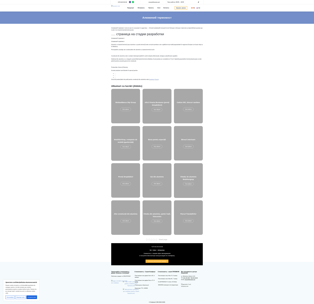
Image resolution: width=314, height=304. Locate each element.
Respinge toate (20, 297)
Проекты (151, 7)
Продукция (130, 7)
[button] (203, 8)
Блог (158, 7)
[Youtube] (195, 2)
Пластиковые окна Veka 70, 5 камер (167, 275)
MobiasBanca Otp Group (125, 102)
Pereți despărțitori (125, 177)
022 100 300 (186, 278)
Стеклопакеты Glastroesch (142, 285)
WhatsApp (161, 250)
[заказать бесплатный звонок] (157, 261)
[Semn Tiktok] (198, 2)
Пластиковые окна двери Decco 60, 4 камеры (145, 276)
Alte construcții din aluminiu (125, 214)
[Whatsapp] (133, 2)
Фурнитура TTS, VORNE (141, 288)
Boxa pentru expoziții (157, 139)
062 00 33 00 (194, 278)
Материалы (141, 7)
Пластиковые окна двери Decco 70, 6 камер (145, 281)
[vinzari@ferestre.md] (147, 2)
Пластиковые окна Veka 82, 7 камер (167, 278)
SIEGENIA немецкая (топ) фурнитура (168, 285)
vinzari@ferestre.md (154, 2)
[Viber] (130, 2)
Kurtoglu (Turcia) (154, 79)
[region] (21, 290)
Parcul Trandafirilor (188, 214)
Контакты (166, 7)
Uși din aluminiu (157, 177)
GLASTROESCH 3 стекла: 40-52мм (167, 281)
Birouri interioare (188, 139)
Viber (154, 250)
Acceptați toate (32, 297)
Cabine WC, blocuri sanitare (188, 102)
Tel (150, 250)
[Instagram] (193, 2)
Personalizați (10, 297)
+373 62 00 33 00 (122, 2)
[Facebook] (190, 2)
